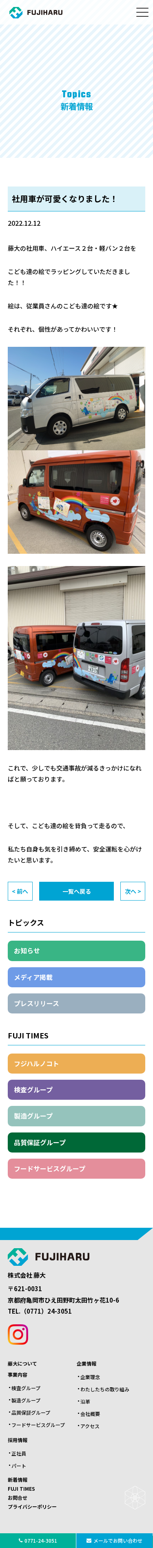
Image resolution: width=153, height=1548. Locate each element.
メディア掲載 (33, 977)
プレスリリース (36, 1003)
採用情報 (17, 1440)
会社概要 (90, 1413)
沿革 (85, 1401)
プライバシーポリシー (32, 1506)
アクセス (90, 1425)
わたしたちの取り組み (104, 1389)
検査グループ (33, 1089)
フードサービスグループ (49, 1168)
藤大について (22, 1363)
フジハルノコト (36, 1063)
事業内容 (17, 1374)
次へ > (133, 891)
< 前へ (20, 891)
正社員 (18, 1453)
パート (18, 1465)
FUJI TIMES (21, 1488)
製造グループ (33, 1116)
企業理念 (90, 1376)
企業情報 (86, 1363)
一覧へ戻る (76, 891)
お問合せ (17, 1497)
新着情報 (17, 1479)
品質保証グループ (40, 1142)
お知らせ (27, 950)
